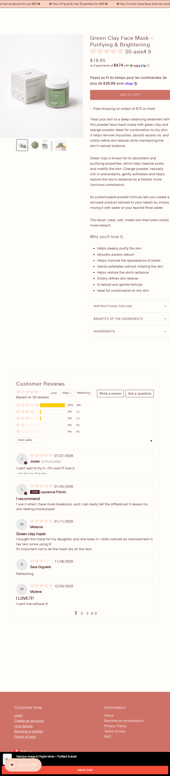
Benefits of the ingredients (118, 319)
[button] (107, 52)
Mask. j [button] (66, 393)
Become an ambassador (124, 720)
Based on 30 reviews (32, 397)
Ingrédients (104, 331)
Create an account (29, 720)
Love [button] (54, 393)
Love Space (23, 726)
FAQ (107, 736)
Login (18, 715)
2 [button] (82, 613)
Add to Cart (85, 770)
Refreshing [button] (83, 393)
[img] (41, 455)
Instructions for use (113, 306)
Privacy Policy (115, 726)
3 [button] (87, 613)
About (109, 715)
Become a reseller (28, 731)
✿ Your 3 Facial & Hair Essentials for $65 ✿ (73, 4)
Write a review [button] (110, 393)
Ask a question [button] (139, 393)
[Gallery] (41, 93)
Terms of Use (114, 731)
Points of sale (25, 736)
